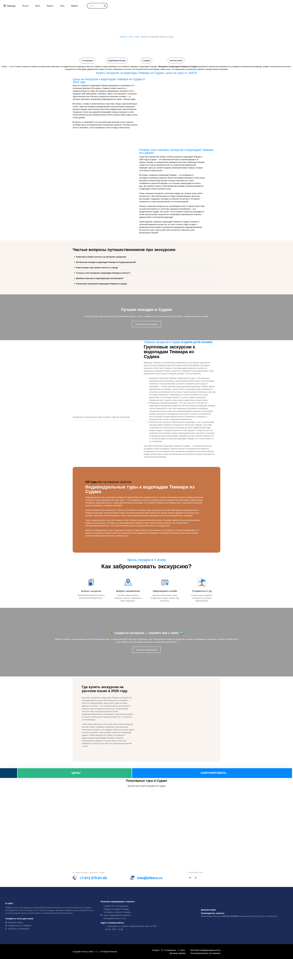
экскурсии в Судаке (168, 342)
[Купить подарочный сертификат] (8, 773)
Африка (74, 5)
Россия (25, 5)
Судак (137, 36)
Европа (50, 5)
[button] (146, 257)
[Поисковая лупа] (104, 5)
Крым (37, 5)
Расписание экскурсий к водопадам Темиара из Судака (101, 283)
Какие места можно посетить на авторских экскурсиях (101, 256)
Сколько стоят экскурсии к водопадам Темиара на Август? (103, 273)
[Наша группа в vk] (190, 877)
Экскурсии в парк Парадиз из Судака (146, 786)
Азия (62, 5)
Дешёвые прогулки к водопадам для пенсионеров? (99, 278)
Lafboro (97, 951)
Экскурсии (123, 36)
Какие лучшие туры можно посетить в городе (97, 267)
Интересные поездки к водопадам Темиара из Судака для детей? (106, 262)
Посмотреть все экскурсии (146, 324)
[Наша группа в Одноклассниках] (195, 877)
